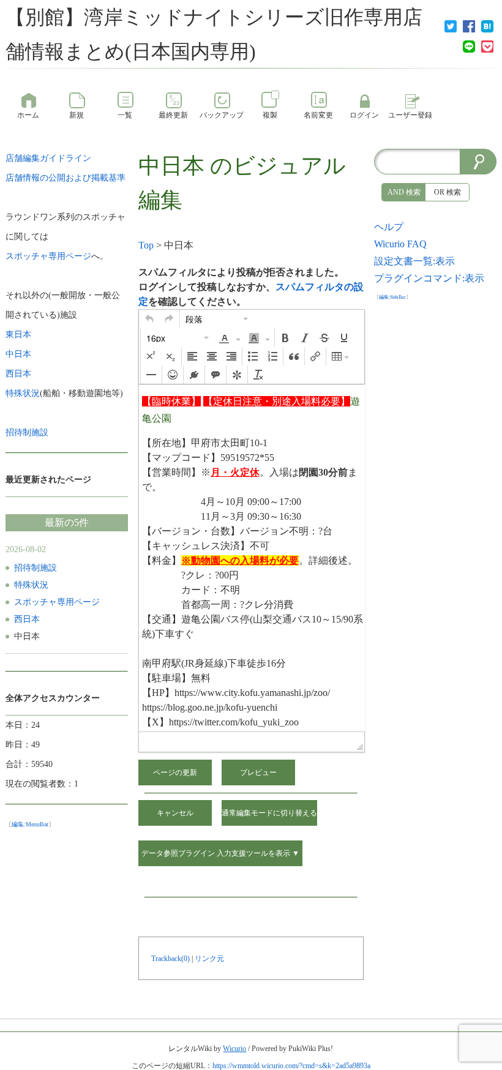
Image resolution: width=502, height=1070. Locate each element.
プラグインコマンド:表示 (429, 278)
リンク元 (209, 958)
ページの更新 (175, 772)
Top (146, 245)
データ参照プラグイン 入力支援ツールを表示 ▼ (220, 853)
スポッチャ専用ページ (57, 602)
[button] (149, 319)
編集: (30, 824)
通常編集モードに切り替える (269, 813)
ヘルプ (388, 227)
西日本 (27, 619)
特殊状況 (31, 584)
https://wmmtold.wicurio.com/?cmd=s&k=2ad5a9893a (291, 1065)
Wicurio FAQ (400, 244)
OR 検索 (447, 192)
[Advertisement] (435, 488)
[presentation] (149, 319)
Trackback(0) (170, 958)
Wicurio (234, 1048)
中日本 (171, 166)
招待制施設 (35, 567)
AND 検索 (404, 192)
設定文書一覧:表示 (414, 261)
